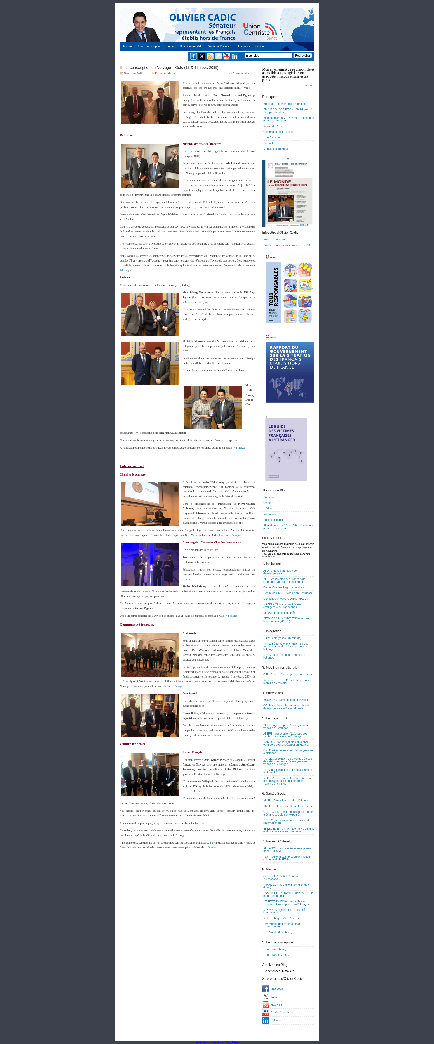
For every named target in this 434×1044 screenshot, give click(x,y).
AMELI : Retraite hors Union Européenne (288, 806)
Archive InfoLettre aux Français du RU (286, 245)
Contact (260, 46)
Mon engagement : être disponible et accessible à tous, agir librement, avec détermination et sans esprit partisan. (288, 77)
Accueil (127, 46)
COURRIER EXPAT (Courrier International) (281, 878)
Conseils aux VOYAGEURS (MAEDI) (285, 598)
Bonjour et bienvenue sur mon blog (285, 103)
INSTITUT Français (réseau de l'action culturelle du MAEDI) (286, 858)
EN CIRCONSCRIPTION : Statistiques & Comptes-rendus (287, 111)
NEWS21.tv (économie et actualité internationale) (284, 911)
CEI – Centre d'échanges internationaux (287, 674)
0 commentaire (241, 73)
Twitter (274, 996)
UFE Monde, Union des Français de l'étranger (285, 656)
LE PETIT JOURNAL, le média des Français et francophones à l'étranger (286, 903)
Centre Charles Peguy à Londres (283, 587)
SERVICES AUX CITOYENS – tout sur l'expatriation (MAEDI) (286, 620)
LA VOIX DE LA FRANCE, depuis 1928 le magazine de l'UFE (288, 894)
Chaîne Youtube (280, 1012)
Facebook (277, 988)
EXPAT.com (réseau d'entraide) (282, 638)
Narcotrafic (270, 514)
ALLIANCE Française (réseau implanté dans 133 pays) (287, 850)
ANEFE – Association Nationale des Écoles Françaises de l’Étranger (285, 735)
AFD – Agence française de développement (280, 572)
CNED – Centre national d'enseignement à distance (288, 752)
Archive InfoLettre (274, 239)
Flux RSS (276, 1004)
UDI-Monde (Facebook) (277, 932)
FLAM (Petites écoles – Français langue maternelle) (287, 771)
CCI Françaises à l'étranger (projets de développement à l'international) (287, 707)
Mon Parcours (272, 137)
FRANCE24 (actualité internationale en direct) (287, 886)
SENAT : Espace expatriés (279, 612)
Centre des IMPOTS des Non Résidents (287, 593)
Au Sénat (269, 497)
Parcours (244, 46)
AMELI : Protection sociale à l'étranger (286, 800)
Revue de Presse (218, 46)
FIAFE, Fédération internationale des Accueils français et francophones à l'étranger (285, 646)
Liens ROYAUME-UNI (276, 954)
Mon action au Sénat (276, 148)
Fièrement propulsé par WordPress (217, 1042)
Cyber (267, 502)
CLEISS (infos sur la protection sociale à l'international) (288, 822)
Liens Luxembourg (274, 949)
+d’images (125, 270)
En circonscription (149, 46)
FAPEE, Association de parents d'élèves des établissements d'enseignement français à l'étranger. (287, 761)
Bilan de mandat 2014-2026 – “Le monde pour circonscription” (288, 119)
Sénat (171, 46)
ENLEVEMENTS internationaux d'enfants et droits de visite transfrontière (288, 830)
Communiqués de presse (278, 131)
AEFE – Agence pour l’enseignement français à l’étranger (286, 727)
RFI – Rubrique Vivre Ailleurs (281, 918)
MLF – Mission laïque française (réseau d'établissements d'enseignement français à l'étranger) (287, 781)
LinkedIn (275, 1020)
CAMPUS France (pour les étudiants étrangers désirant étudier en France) (286, 743)
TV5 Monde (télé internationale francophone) (282, 925)
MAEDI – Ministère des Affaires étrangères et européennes (282, 606)
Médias (267, 508)
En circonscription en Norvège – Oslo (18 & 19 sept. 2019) (169, 67)
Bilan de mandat (190, 46)
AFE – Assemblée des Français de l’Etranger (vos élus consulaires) (284, 580)
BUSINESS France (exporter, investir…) (287, 700)
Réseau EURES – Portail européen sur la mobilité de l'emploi (288, 682)
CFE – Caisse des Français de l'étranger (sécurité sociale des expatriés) (288, 813)
